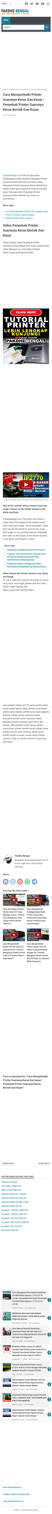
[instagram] (48, 4)
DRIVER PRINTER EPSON (13, 1198)
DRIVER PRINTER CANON (13, 1194)
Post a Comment (9, 115)
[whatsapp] (27, 881)
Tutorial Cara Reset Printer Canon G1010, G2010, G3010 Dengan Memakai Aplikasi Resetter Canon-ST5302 (29, 1367)
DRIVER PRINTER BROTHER (15, 1202)
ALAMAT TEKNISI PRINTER (14, 1210)
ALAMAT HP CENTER (11, 1226)
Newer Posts (8, 1163)
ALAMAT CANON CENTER (14, 1214)
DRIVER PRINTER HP (11, 1206)
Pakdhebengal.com (12, 175)
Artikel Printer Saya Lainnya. (19, 218)
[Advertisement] (26, 61)
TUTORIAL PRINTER (11, 1186)
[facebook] (26, 4)
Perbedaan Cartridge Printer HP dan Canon (26, 550)
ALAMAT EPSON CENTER (13, 1218)
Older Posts (44, 1163)
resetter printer (12, 1487)
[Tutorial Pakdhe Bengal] (15, 12)
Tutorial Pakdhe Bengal (29, 1510)
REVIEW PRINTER (10, 1230)
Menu (5, 20)
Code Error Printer (13, 1501)
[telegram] (34, 881)
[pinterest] (20, 881)
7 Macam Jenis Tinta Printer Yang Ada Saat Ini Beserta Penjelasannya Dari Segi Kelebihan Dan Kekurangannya (26, 557)
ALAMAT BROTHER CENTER (15, 1222)
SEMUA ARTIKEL (9, 1182)
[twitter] (32, 4)
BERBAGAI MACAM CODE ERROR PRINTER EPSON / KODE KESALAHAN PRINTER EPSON (28, 1316)
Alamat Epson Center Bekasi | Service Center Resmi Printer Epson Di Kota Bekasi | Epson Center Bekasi (28, 1383)
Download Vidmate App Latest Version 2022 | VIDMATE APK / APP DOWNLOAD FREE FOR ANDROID (29, 1398)
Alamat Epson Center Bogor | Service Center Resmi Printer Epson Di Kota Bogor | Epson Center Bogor (28, 1413)
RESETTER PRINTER (11, 1190)
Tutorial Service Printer (16, 1494)
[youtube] (37, 4)
